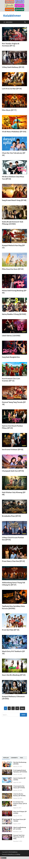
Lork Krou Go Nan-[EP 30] (12, 89)
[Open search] (25, 22)
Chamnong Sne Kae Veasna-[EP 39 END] (19, 786)
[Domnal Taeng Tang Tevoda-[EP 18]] (14, 393)
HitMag (18, 854)
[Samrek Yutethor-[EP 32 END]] (7, 778)
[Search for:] (14, 715)
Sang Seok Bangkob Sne (11, 357)
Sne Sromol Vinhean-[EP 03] (12, 449)
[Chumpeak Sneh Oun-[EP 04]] (14, 461)
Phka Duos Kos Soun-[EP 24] (12, 269)
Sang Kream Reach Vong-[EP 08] (14, 200)
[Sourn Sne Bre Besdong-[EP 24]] (14, 666)
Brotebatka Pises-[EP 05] (11, 516)
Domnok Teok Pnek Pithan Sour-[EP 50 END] (18, 836)
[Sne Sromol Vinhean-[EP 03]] (14, 440)
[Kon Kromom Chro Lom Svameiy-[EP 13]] (14, 369)
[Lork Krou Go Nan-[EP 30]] (14, 79)
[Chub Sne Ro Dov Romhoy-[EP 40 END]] (7, 794)
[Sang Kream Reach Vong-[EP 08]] (14, 191)
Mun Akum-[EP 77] (9, 110)
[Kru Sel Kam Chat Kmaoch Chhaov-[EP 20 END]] (7, 802)
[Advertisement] (14, 736)
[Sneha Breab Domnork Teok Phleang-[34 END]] (14, 212)
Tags (21, 757)
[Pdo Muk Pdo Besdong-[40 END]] (7, 762)
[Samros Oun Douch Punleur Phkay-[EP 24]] (14, 416)
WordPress (11, 854)
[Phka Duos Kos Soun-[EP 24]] (14, 260)
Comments (14, 757)
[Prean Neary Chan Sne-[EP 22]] (14, 552)
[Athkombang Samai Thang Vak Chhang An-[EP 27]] (14, 573)
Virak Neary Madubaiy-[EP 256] (14, 132)
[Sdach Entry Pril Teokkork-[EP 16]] (14, 642)
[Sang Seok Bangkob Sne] (14, 348)
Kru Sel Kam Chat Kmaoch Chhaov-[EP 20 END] (20, 803)
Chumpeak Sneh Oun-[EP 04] (13, 471)
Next (22, 708)
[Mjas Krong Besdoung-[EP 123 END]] (7, 827)
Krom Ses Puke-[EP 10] (10, 630)
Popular (6, 757)
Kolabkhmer (12, 16)
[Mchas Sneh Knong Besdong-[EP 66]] (14, 281)
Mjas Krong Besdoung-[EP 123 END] (19, 828)
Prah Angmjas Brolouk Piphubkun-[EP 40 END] (20, 771)
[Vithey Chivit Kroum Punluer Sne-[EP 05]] (14, 528)
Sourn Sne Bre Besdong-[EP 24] (13, 675)
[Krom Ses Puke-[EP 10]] (14, 620)
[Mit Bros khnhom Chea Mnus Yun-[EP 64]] (14, 167)
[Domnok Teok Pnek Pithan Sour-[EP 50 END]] (7, 835)
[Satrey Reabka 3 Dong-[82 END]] (14, 305)
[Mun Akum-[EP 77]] (14, 101)
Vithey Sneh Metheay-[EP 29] (13, 67)
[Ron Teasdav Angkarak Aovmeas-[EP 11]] (14, 34)
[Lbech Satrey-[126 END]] (14, 326)
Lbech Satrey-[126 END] (11, 336)
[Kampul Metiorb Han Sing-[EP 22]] (14, 236)
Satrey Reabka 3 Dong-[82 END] (14, 314)
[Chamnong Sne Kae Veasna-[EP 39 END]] (7, 786)
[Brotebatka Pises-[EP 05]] (14, 507)
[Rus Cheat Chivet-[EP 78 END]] (7, 819)
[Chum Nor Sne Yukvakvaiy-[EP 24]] (14, 144)
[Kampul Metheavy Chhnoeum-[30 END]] (14, 687)
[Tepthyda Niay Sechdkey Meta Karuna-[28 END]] (14, 597)
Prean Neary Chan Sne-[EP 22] (13, 561)
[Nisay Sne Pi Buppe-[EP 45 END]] (7, 811)
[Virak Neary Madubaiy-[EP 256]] (14, 122)
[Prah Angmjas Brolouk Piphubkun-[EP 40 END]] (7, 770)
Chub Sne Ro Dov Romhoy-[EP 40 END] (19, 794)
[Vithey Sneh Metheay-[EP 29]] (14, 58)
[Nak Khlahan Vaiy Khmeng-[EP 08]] (14, 483)
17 (17, 708)
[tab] (6, 757)
